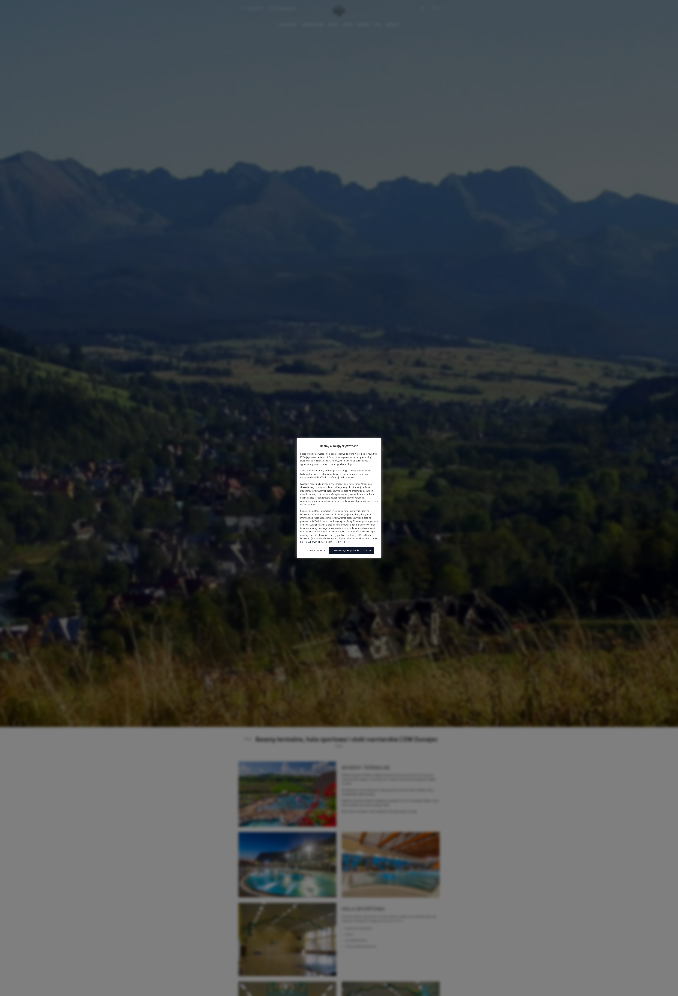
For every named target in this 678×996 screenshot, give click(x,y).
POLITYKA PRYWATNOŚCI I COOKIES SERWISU (322, 542)
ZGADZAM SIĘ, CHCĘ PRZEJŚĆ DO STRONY (351, 550)
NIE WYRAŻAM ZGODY (316, 550)
